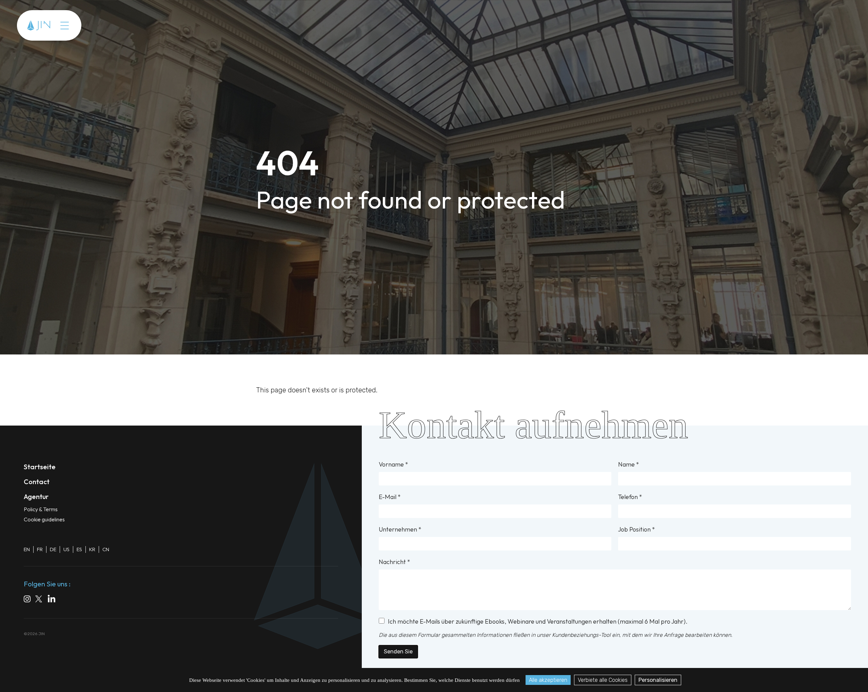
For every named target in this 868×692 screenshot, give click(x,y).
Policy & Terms (41, 509)
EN (27, 549)
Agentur (83, 25)
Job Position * (636, 529)
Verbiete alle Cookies (603, 680)
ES (79, 549)
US (66, 549)
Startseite (40, 466)
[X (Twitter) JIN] (39, 600)
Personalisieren (657, 680)
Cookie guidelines (44, 519)
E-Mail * (390, 497)
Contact (115, 25)
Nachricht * (394, 562)
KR (92, 549)
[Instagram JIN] (27, 600)
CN (105, 549)
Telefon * (630, 497)
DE (53, 549)
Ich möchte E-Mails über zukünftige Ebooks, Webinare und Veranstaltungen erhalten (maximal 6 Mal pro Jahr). (538, 621)
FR (40, 549)
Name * (628, 464)
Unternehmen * (400, 529)
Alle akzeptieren (548, 680)
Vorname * (393, 464)
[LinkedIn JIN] (53, 600)
